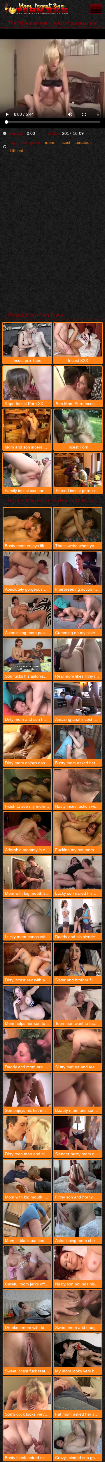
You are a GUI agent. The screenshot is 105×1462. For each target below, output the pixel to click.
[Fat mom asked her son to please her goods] (78, 1394)
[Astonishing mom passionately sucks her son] (27, 612)
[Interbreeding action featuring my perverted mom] (78, 568)
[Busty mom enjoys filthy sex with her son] (27, 525)
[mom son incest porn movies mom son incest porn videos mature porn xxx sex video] (96, 9)
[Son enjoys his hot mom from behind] (27, 1090)
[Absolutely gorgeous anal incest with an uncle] (27, 568)
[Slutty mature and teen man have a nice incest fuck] (78, 1046)
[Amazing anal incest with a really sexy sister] (78, 699)
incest (65, 142)
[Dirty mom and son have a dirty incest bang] (27, 699)
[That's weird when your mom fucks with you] (78, 525)
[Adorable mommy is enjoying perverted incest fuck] (27, 829)
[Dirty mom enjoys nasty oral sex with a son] (27, 742)
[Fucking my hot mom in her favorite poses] (78, 829)
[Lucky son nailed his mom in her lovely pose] (78, 872)
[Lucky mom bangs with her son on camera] (27, 916)
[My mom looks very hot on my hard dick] (78, 1350)
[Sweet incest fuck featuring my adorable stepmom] (27, 1350)
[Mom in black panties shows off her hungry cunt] (27, 1220)
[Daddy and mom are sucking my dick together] (27, 1046)
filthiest (16, 150)
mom (49, 142)
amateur (83, 142)
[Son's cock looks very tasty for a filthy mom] (27, 1394)
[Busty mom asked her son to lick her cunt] (78, 742)
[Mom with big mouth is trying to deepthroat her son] (27, 1177)
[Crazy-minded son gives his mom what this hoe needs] (78, 1437)
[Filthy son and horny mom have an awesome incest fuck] (78, 1177)
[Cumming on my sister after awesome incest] (78, 612)
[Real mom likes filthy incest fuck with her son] (78, 655)
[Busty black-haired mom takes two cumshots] (27, 1437)
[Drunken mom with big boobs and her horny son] (27, 1307)
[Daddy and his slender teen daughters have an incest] (78, 916)
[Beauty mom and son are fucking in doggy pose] (78, 1090)
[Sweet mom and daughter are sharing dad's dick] (78, 1307)
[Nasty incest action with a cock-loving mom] (78, 785)
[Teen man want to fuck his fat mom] (78, 1003)
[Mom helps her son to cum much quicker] (27, 1003)
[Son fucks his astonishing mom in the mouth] (27, 655)
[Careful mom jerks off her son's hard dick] (27, 1263)
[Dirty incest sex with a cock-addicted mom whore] (27, 959)
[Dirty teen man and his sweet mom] (27, 1133)
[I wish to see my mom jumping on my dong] (27, 785)
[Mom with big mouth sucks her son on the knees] (27, 872)
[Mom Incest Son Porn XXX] (35, 9)
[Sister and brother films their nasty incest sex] (78, 959)
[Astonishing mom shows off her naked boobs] (78, 1220)
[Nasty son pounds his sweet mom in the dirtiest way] (78, 1263)
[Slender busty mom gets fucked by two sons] (78, 1133)
